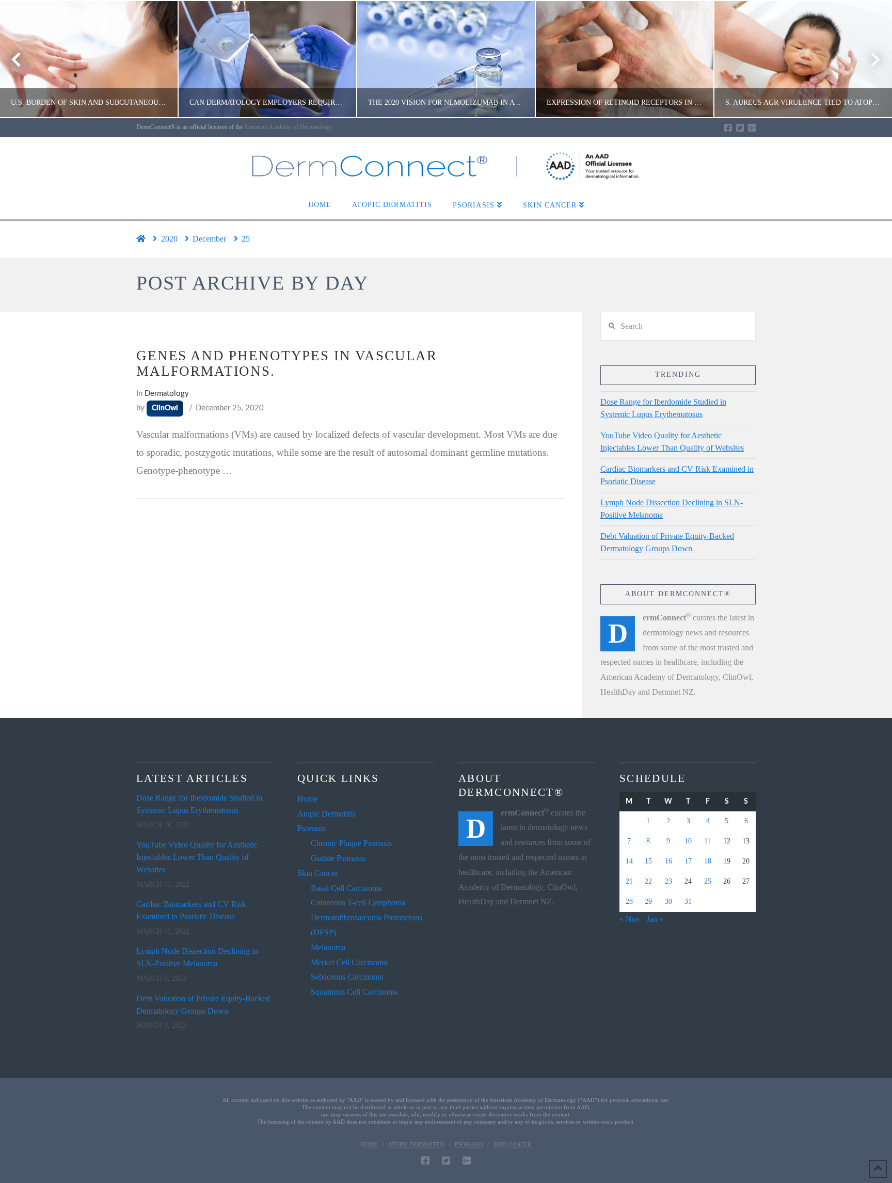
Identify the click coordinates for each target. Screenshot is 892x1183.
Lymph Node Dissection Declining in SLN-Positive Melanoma (671, 508)
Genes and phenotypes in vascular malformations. (286, 363)
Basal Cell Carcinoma (346, 888)
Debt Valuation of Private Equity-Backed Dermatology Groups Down (667, 542)
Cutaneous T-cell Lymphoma (358, 902)
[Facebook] (728, 127)
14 (629, 861)
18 (707, 861)
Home (307, 798)
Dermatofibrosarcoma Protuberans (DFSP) (366, 925)
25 (707, 881)
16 (668, 861)
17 (688, 861)
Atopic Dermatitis (326, 813)
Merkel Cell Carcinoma (349, 962)
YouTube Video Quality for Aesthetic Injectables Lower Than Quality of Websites (672, 441)
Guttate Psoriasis (338, 858)
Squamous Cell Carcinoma (354, 991)
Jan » (654, 919)
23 (668, 881)
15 (648, 861)
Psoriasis (311, 828)
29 (648, 901)
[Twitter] (740, 127)
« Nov (629, 919)
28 (629, 901)
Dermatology (167, 393)
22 (648, 881)
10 (688, 841)
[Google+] (752, 127)
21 (629, 881)
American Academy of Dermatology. (288, 127)
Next (870, 59)
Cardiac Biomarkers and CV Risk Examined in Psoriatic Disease (677, 475)
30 (668, 901)
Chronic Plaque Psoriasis (351, 843)
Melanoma (328, 947)
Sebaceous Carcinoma (347, 976)
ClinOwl (165, 408)
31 (688, 901)
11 (707, 841)
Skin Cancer (317, 873)
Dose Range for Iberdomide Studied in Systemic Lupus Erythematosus (663, 408)
